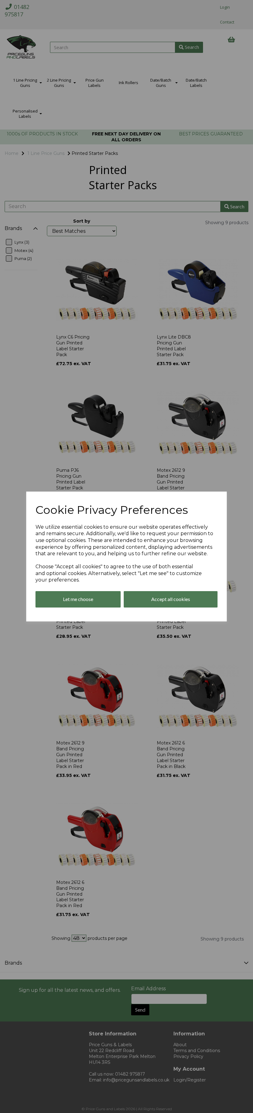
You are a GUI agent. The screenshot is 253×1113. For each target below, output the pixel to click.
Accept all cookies (170, 599)
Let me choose (78, 599)
